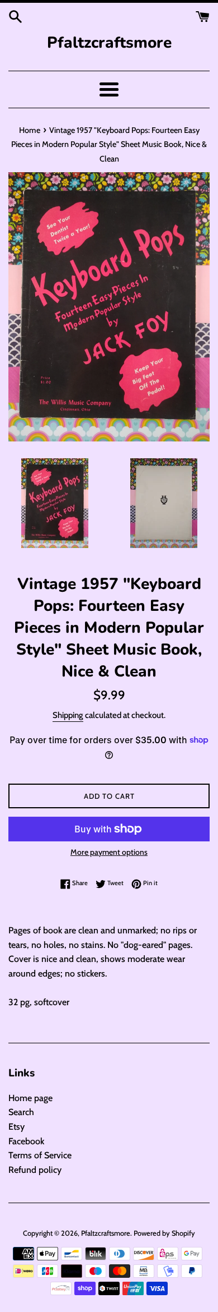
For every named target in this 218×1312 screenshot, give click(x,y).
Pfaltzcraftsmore (109, 42)
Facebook (26, 1141)
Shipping (68, 715)
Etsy (16, 1126)
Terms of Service (40, 1155)
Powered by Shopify (164, 1233)
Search (21, 1112)
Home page (30, 1098)
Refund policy (34, 1169)
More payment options (109, 852)
